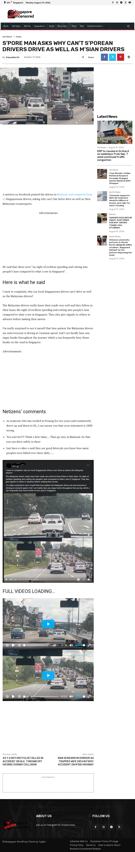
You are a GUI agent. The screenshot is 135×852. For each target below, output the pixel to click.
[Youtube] (130, 3)
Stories (112, 214)
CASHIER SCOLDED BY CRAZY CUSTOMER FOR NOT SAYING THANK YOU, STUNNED (120, 222)
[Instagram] (117, 3)
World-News (114, 192)
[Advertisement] (84, 14)
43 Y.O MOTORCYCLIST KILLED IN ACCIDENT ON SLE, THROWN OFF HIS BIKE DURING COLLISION (23, 761)
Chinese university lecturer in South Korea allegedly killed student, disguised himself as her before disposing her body (120, 247)
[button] (128, 26)
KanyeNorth (12, 57)
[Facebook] (113, 3)
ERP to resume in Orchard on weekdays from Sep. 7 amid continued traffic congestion (113, 156)
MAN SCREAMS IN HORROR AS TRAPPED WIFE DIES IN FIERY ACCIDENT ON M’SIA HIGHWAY (76, 761)
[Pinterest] (120, 57)
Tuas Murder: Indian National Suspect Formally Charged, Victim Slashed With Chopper (120, 178)
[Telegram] (121, 3)
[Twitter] (125, 3)
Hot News (7, 37)
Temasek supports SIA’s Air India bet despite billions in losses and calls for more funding (119, 200)
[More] (129, 57)
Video (18, 37)
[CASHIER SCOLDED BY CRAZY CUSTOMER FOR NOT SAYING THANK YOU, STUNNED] (102, 218)
